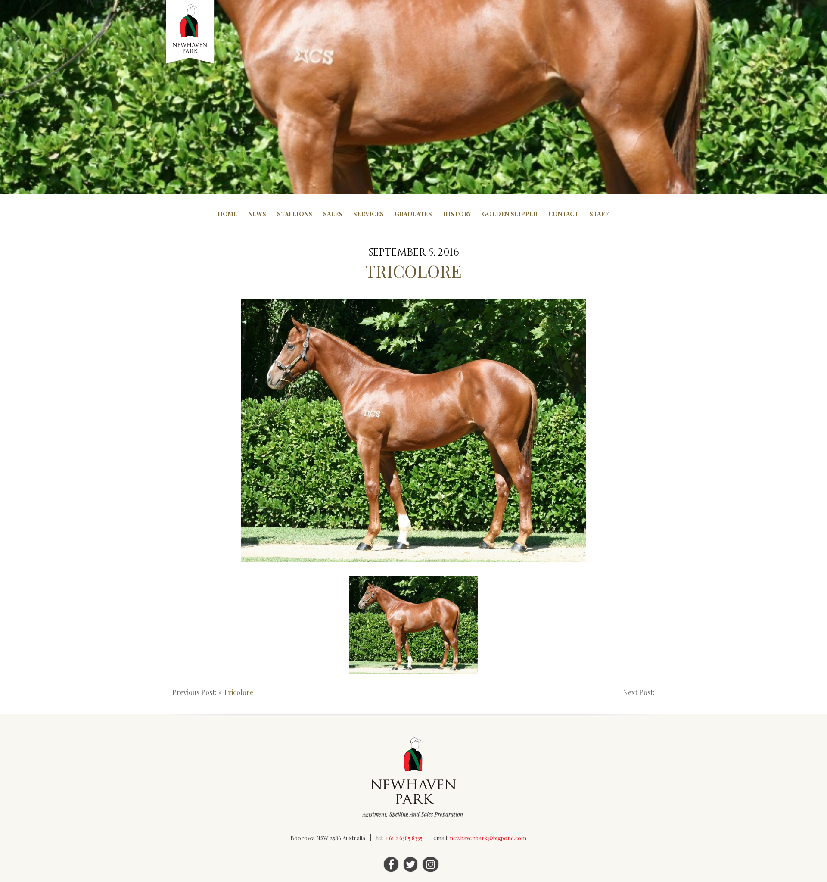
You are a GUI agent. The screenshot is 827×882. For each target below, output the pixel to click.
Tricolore (238, 692)
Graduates (413, 214)
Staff (599, 214)
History (457, 214)
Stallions (294, 214)
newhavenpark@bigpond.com (488, 837)
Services (368, 214)
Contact (563, 214)
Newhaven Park (190, 32)
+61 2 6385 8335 (404, 837)
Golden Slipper (510, 214)
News (257, 214)
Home (227, 214)
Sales (332, 214)
